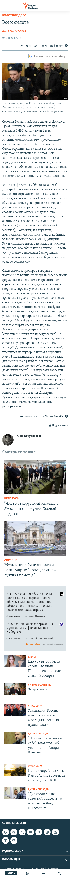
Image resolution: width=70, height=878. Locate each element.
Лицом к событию (39, 685)
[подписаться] (13, 840)
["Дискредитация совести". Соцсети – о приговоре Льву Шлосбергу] (15, 793)
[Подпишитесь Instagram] (47, 832)
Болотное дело (14, 15)
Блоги (32, 657)
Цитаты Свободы (38, 734)
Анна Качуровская (14, 30)
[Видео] (43, 873)
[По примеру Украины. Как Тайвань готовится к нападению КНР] (15, 770)
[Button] (28, 46)
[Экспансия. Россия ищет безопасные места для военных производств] (15, 710)
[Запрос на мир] (15, 689)
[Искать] (59, 873)
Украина (10, 560)
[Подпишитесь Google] (5, 832)
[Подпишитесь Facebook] (13, 832)
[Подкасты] (5, 840)
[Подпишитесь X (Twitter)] (22, 832)
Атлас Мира (35, 706)
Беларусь (11, 498)
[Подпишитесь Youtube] (30, 832)
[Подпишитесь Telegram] (38, 832)
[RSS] (55, 832)
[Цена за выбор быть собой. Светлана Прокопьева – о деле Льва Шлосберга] (15, 661)
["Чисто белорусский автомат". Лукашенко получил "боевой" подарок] (35, 477)
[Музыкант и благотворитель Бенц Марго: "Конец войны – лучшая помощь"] (35, 538)
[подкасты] (27, 873)
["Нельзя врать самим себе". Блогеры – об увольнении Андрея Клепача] (15, 738)
